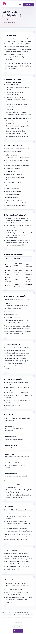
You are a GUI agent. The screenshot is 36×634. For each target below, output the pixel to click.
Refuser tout (18, 627)
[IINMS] (10, 4)
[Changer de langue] (20, 4)
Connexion (27, 4)
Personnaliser (18, 623)
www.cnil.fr (9, 602)
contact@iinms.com (12, 487)
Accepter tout (18, 631)
